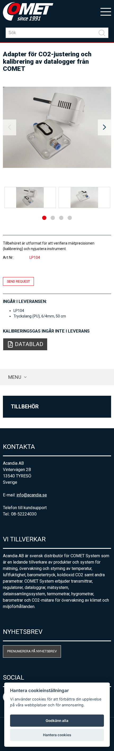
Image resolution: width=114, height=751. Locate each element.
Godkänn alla (57, 720)
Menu (14, 377)
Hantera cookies (57, 735)
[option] (57, 127)
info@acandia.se (31, 494)
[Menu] (105, 11)
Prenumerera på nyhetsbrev (32, 651)
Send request (18, 281)
